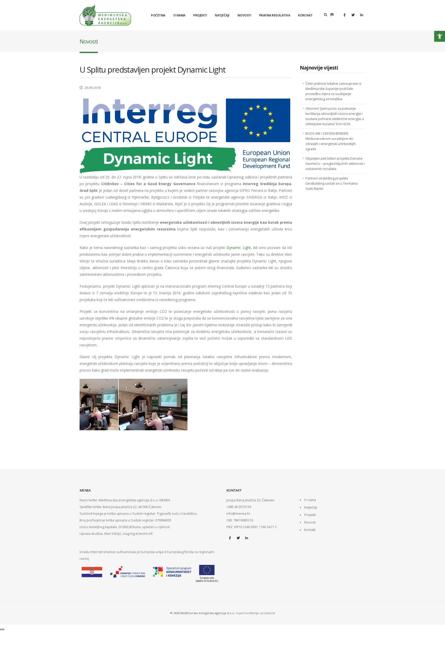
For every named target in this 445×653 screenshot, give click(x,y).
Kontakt (305, 15)
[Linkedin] (361, 15)
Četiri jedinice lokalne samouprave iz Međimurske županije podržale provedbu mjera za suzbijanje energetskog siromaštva (333, 91)
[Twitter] (353, 15)
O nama (179, 15)
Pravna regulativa (274, 15)
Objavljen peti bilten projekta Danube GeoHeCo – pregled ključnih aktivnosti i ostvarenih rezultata (335, 163)
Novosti (244, 15)
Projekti (200, 15)
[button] (439, 36)
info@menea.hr (238, 513)
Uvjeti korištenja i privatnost (255, 613)
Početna (158, 15)
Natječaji (222, 15)
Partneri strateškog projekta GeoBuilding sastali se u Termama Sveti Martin (331, 183)
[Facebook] (344, 15)
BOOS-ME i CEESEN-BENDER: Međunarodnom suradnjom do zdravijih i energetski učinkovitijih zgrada (330, 141)
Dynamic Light (238, 247)
